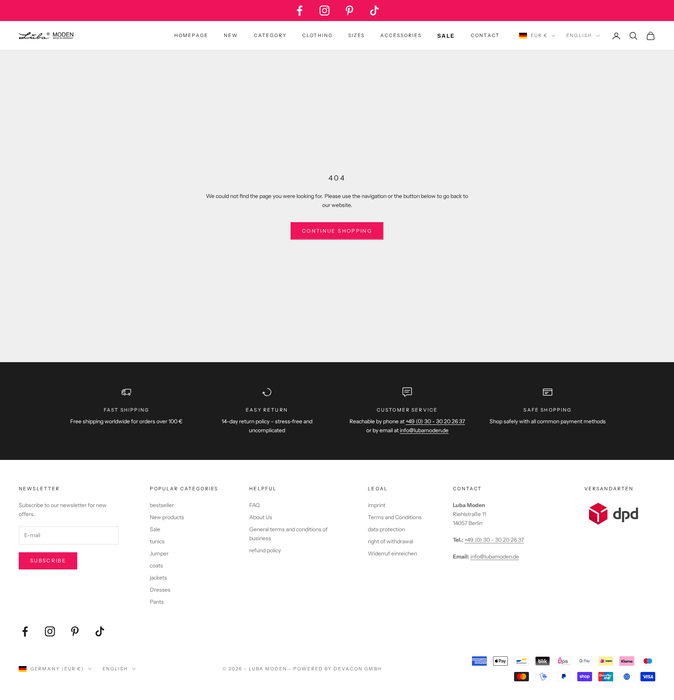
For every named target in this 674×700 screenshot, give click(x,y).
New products (167, 517)
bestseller (162, 505)
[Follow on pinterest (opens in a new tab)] (349, 10)
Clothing (317, 35)
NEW (231, 35)
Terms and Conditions (395, 517)
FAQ (254, 505)
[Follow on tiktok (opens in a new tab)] (374, 10)
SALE (446, 35)
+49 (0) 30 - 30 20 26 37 (435, 421)
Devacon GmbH (357, 669)
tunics (157, 541)
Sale (155, 529)
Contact (485, 35)
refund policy (265, 550)
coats (156, 565)
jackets (158, 577)
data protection (386, 529)
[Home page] (46, 35)
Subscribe (48, 560)
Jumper (159, 553)
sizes (356, 35)
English (579, 35)
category (270, 35)
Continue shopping (337, 231)
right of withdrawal (390, 541)
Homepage (191, 35)
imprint (376, 505)
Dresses (160, 589)
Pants (157, 601)
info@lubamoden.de (494, 556)
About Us (260, 517)
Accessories (401, 35)
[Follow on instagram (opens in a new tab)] (324, 10)
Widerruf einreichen (392, 553)
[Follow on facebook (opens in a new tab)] (299, 10)
